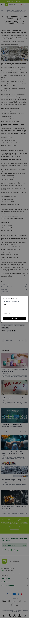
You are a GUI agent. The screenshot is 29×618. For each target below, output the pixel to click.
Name (4, 310)
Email (5, 304)
